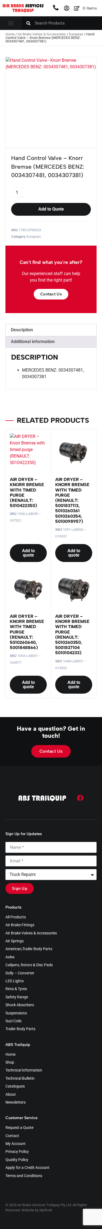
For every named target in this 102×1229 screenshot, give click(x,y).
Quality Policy (16, 1160)
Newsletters (15, 1102)
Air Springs (14, 941)
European (76, 34)
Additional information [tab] (33, 341)
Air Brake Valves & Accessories (42, 34)
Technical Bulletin (20, 1078)
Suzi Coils (13, 1021)
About (10, 1095)
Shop (9, 1062)
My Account (15, 1144)
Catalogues (15, 1086)
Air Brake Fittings (19, 925)
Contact (12, 1136)
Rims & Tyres (16, 989)
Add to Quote (51, 209)
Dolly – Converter (19, 973)
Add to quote (28, 553)
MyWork (45, 1210)
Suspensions (16, 1013)
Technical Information (23, 1070)
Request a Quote (19, 1128)
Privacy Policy (17, 1152)
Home (10, 34)
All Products (15, 917)
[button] (11, 23)
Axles (9, 957)
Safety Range (16, 997)
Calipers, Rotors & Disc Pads (29, 965)
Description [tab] (22, 329)
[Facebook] (80, 798)
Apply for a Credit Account (27, 1168)
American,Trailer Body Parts (28, 949)
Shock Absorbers (19, 1005)
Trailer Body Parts (20, 1029)
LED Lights (14, 981)
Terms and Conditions (23, 1176)
